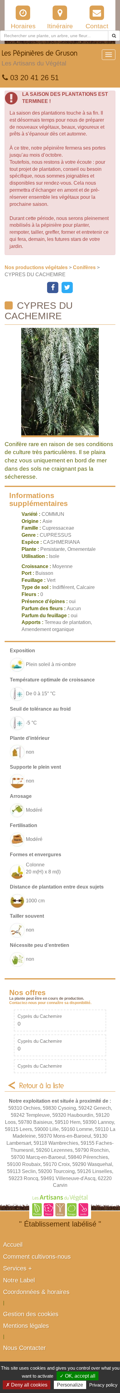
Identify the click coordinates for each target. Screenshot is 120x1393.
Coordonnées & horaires (36, 1292)
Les (40, 58)
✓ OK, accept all (77, 1376)
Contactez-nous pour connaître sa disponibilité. (50, 1003)
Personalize (70, 1384)
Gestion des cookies (30, 1314)
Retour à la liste (41, 1086)
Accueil (12, 1244)
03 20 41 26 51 (33, 77)
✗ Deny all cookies (26, 1384)
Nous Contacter (24, 1347)
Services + (17, 1268)
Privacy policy (103, 1384)
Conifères (85, 267)
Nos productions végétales (37, 267)
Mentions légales (26, 1325)
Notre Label (19, 1280)
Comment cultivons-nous (37, 1256)
